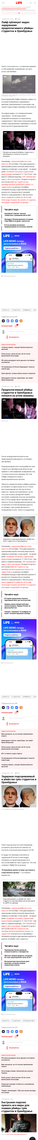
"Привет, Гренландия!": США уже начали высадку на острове (18, 1119)
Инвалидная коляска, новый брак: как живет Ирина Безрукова (17, 379)
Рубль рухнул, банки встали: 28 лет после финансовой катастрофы (15, 355)
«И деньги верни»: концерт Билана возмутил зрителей (17, 348)
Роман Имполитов (8, 663)
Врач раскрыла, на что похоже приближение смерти (17, 735)
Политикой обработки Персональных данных (14, 8)
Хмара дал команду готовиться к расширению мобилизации (17, 1112)
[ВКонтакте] (16, 321)
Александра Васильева (9, 276)
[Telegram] (12, 321)
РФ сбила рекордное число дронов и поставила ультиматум (18, 361)
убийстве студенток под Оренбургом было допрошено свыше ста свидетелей (17, 184)
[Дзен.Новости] (3, 321)
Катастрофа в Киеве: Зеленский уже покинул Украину (17, 1099)
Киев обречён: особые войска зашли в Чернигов (18, 373)
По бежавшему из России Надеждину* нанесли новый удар (17, 368)
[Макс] (8, 321)
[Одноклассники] (21, 321)
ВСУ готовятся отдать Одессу (11, 754)
